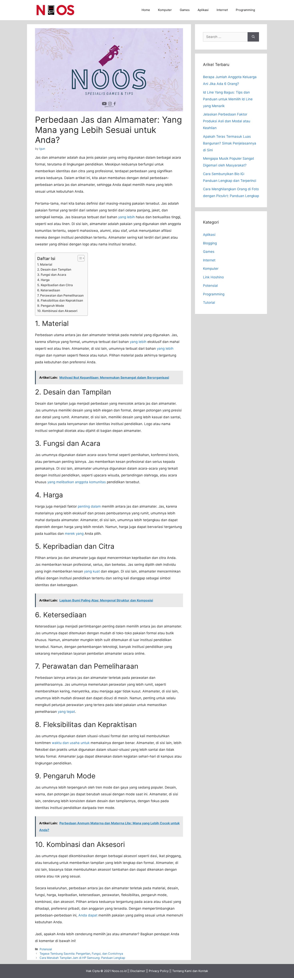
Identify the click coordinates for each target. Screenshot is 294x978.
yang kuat (92, 571)
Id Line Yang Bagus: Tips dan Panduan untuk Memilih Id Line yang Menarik (228, 99)
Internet (222, 10)
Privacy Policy (159, 971)
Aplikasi (203, 10)
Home (146, 10)
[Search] (253, 37)
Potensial (46, 949)
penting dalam (89, 506)
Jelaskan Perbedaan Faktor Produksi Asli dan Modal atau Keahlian (226, 121)
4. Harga (43, 280)
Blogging (210, 243)
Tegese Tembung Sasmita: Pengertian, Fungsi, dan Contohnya (81, 953)
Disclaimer (137, 971)
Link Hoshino (213, 277)
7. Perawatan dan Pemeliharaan (60, 295)
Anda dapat (87, 915)
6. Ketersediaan (48, 290)
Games (185, 10)
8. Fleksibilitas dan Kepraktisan (60, 300)
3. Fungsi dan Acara (51, 275)
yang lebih (126, 217)
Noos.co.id (119, 971)
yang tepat (66, 712)
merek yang (74, 534)
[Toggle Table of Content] (79, 258)
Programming (245, 10)
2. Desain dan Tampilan (54, 269)
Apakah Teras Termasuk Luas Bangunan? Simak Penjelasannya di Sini (229, 143)
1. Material (44, 264)
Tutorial (209, 303)
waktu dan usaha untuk (71, 743)
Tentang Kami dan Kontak (190, 971)
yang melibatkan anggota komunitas (76, 482)
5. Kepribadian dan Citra (55, 285)
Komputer (165, 10)
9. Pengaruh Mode (50, 306)
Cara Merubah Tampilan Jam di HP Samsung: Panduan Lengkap (82, 957)
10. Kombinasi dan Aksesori (57, 311)
